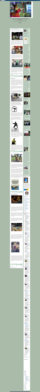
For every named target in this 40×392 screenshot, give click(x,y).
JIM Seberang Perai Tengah (27, 314)
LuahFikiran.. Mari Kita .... (27, 232)
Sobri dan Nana (25, 209)
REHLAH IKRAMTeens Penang (28, 308)
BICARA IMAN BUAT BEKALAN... (27, 259)
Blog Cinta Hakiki (26, 340)
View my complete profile (26, 35)
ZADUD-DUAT (26, 274)
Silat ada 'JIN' (13, 78)
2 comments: (21, 191)
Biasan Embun (26, 242)
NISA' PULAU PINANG (26, 354)
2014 (25, 384)
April (25, 382)
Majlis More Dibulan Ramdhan (28, 284)
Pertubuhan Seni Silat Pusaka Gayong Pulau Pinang (27, 298)
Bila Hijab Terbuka (26, 221)
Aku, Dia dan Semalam (14, 194)
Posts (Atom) (14, 267)
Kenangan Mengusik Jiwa (26, 202)
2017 (25, 373)
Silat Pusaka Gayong (26, 208)
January (26, 383)
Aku (24, 197)
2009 (25, 388)
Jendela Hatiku (16, 2)
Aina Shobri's (26, 226)
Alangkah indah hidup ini (20, 76)
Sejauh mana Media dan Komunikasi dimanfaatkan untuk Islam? (28, 244)
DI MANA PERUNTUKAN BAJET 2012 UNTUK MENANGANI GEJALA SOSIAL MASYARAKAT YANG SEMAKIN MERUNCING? (27, 325)
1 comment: (21, 75)
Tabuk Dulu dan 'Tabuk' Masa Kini (28, 316)
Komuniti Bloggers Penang (27, 290)
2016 (25, 374)
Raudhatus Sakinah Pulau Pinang (27, 323)
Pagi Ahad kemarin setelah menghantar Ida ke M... (27, 379)
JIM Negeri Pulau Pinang (26, 201)
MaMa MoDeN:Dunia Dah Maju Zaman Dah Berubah (27, 267)
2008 (25, 389)
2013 (25, 385)
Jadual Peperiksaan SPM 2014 (28, 252)
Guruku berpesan (20, 151)
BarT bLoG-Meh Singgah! (26, 251)
